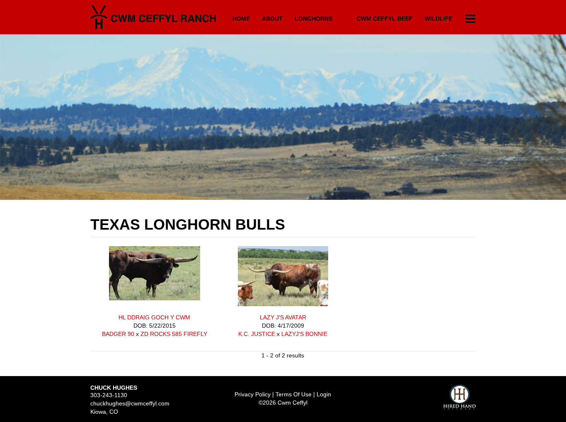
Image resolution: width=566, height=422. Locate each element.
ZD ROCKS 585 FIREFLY (173, 334)
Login (324, 394)
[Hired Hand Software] (459, 397)
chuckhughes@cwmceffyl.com (129, 403)
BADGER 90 (118, 334)
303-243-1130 (108, 395)
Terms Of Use (294, 394)
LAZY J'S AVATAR (283, 317)
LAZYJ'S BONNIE (304, 334)
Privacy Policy (253, 394)
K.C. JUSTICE (256, 334)
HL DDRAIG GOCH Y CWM (154, 317)
